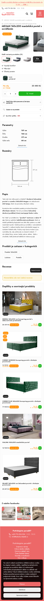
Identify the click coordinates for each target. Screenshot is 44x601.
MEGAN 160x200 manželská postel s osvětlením (18, 20)
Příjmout (22, 584)
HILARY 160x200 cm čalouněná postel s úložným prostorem (20, 484)
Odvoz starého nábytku (22, 549)
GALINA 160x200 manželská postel (15, 442)
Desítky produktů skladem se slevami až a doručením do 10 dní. (22, 3)
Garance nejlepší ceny (22, 551)
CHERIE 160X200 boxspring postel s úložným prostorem (19, 361)
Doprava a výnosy (22, 547)
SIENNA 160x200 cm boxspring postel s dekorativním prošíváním (17, 320)
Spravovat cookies (22, 595)
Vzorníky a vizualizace (22, 556)
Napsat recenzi (36, 270)
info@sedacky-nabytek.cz (20, 537)
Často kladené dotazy (22, 553)
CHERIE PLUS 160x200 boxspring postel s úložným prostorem (21, 402)
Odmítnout (22, 590)
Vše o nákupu (22, 558)
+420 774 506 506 (10, 8)
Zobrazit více (22, 241)
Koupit (31, 93)
